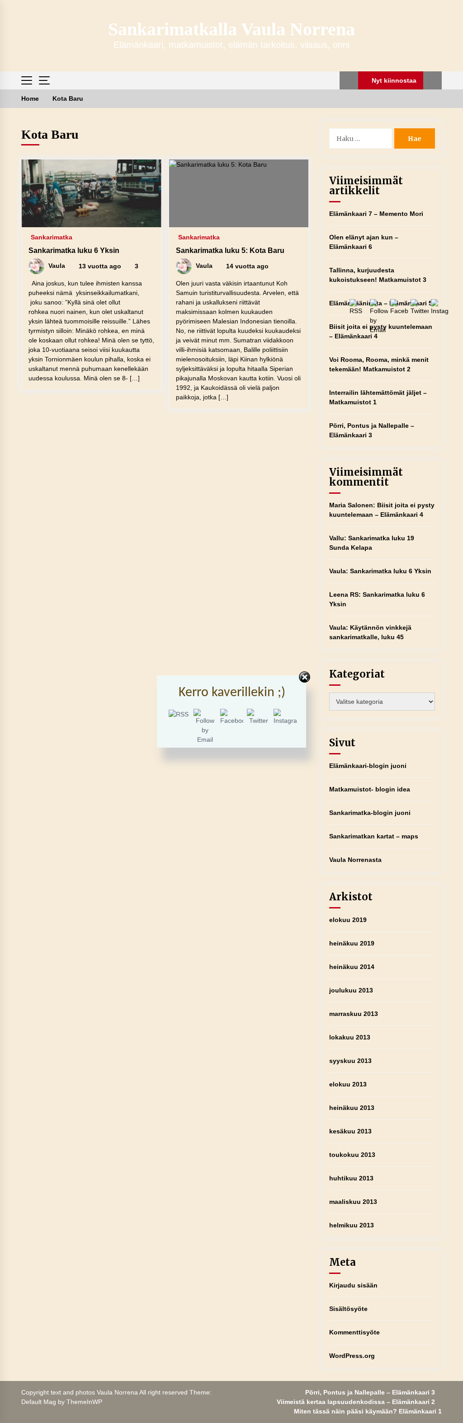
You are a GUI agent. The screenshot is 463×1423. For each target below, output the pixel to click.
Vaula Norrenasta (355, 859)
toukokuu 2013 (352, 1154)
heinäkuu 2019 (351, 943)
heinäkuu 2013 (351, 1107)
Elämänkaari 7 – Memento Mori (376, 213)
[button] (349, 80)
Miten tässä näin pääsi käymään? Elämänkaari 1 (368, 1411)
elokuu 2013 (348, 1084)
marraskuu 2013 (353, 1013)
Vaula (337, 571)
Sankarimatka (51, 237)
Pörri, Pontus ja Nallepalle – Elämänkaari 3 (370, 1392)
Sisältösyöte (348, 1308)
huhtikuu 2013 (351, 1178)
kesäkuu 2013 (350, 1131)
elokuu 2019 (348, 919)
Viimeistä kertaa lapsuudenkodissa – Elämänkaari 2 (356, 1401)
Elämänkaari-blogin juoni (367, 765)
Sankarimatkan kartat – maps (373, 836)
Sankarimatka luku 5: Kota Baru (230, 250)
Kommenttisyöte (354, 1332)
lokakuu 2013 (349, 1037)
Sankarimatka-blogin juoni (370, 812)
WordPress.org (352, 1355)
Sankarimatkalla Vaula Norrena (231, 29)
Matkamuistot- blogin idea (369, 789)
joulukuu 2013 (351, 990)
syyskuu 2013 (350, 1060)
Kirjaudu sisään (353, 1285)
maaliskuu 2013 (353, 1201)
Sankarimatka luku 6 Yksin (73, 250)
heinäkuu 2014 (351, 966)
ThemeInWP (84, 1401)
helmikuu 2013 (351, 1225)
